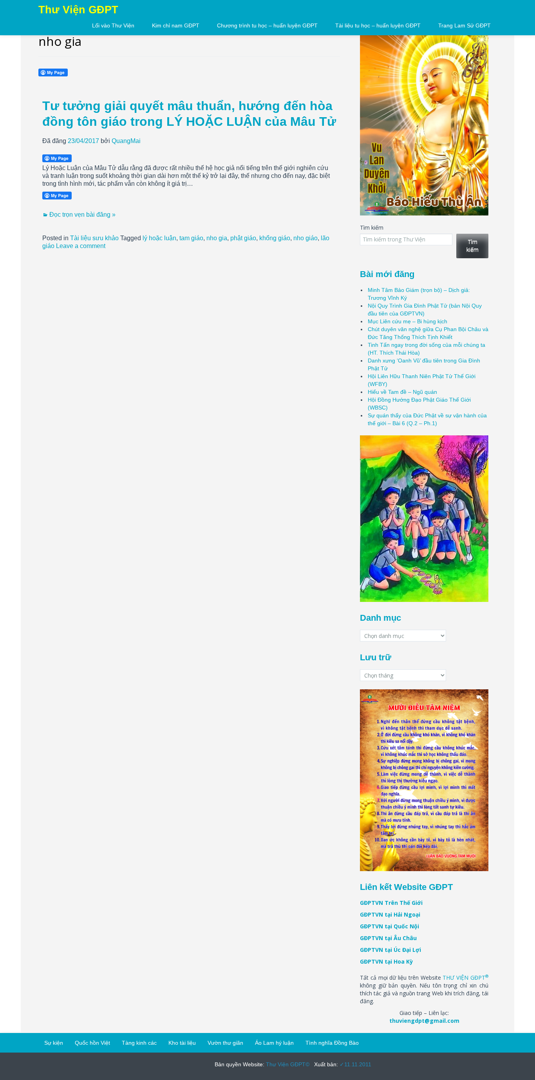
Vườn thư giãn (225, 1043)
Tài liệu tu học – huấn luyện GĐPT (378, 25)
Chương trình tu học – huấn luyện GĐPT (267, 25)
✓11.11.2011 (354, 1064)
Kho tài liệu (182, 1043)
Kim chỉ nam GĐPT (175, 25)
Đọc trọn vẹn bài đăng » (82, 214)
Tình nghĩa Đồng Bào (332, 1043)
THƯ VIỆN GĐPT (465, 977)
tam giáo (191, 238)
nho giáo (305, 238)
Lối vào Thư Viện (113, 25)
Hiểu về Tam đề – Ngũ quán (402, 392)
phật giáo (243, 238)
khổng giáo (274, 238)
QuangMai (126, 141)
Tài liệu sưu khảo (94, 238)
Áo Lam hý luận (274, 1043)
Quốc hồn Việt (92, 1043)
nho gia (216, 238)
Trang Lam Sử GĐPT (464, 25)
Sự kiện (53, 1043)
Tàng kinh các (139, 1043)
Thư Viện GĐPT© (286, 1064)
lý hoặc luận (159, 238)
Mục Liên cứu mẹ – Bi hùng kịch (407, 321)
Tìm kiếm (371, 227)
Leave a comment (80, 246)
